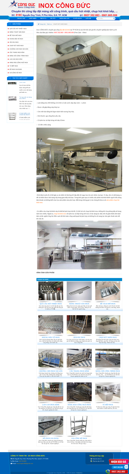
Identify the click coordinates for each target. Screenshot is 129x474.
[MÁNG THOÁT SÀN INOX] (79, 291)
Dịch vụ (44, 19)
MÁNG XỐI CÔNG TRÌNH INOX (108, 371)
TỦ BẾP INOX (108, 405)
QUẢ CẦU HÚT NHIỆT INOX (51, 304)
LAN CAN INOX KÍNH (50, 405)
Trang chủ (21, 18)
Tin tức (53, 18)
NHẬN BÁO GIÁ (64, 18)
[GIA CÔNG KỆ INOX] (79, 425)
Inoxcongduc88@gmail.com (24, 463)
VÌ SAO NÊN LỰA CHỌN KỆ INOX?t (24, 106)
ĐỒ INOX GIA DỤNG (51, 438)
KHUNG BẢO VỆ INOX (51, 337)
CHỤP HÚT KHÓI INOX (108, 337)
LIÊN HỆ (88, 18)
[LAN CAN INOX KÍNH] (51, 391)
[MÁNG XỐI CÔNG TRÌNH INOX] (108, 358)
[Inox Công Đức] (64, 8)
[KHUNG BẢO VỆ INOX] (51, 324)
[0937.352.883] (126, 467)
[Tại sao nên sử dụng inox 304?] (12, 91)
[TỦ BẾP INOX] (108, 391)
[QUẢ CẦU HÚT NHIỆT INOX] (51, 291)
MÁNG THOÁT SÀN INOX (79, 304)
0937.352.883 (118, 471)
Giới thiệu (33, 18)
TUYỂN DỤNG (77, 18)
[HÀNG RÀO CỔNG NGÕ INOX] (79, 391)
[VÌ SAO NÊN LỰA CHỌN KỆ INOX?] (12, 109)
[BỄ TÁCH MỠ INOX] (108, 291)
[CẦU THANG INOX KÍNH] (79, 358)
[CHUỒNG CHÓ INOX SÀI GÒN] (51, 358)
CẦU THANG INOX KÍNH (79, 371)
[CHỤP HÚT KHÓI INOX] (108, 324)
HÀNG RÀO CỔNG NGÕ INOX (79, 405)
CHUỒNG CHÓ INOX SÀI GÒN (50, 371)
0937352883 (22, 461)
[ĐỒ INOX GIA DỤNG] (51, 425)
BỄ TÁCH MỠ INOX (107, 304)
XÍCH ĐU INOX (79, 337)
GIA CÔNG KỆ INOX (79, 438)
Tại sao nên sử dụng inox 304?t (25, 90)
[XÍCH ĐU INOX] (79, 324)
